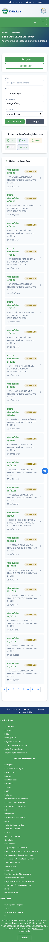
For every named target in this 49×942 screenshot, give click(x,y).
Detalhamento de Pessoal (16, 799)
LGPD (6, 821)
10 (38, 689)
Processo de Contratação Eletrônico (20, 859)
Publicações (10, 772)
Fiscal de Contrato (12, 836)
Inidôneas (8, 870)
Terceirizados (10, 866)
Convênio (8, 840)
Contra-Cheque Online (14, 802)
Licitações (8, 765)
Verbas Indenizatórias (14, 878)
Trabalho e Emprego (13, 912)
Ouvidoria (8, 730)
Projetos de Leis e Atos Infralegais (19, 881)
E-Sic (6, 734)
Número (8, 78)
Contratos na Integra (13, 769)
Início (6, 32)
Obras (7, 833)
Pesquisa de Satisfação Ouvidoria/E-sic (22, 851)
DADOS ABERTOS (11, 893)
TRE (5, 916)
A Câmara (9, 726)
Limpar (36, 121)
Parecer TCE (9, 844)
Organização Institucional (15, 753)
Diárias (7, 776)
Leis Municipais (11, 780)
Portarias (8, 784)
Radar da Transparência (15, 806)
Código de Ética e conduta (16, 745)
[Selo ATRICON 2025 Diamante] (43, 11)
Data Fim (9, 109)
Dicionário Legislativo (13, 749)
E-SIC (6, 791)
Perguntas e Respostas (14, 817)
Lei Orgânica (10, 738)
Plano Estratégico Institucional (17, 885)
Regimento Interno (12, 742)
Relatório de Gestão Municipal (17, 874)
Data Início (10, 99)
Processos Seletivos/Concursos (18, 855)
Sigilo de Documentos (14, 825)
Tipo (7, 89)
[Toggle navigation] (43, 22)
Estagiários (9, 814)
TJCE (6, 909)
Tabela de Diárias (12, 829)
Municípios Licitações (13, 905)
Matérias (8, 795)
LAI (5, 810)
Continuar (25, 938)
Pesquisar (16, 121)
